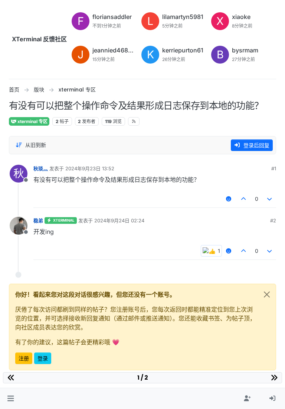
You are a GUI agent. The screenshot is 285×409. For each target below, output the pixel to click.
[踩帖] (269, 198)
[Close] (267, 294)
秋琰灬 (40, 168)
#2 (273, 220)
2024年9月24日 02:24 (119, 220)
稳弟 (38, 220)
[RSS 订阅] (134, 121)
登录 (42, 358)
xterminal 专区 (32, 121)
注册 (24, 358)
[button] (10, 398)
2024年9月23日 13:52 (89, 168)
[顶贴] (243, 198)
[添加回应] (229, 198)
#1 (273, 168)
